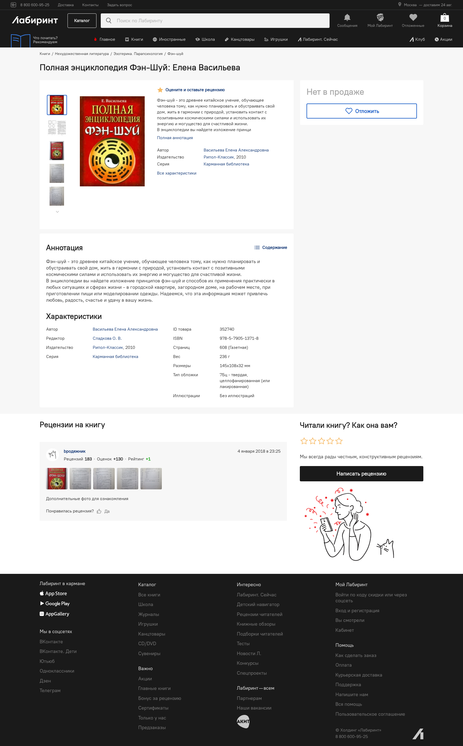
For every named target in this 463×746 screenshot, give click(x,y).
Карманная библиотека (226, 164)
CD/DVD (147, 644)
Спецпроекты (252, 673)
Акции (446, 39)
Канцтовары (243, 39)
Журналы (148, 614)
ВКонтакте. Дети (58, 651)
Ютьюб (47, 661)
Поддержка (348, 685)
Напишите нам (351, 694)
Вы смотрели (349, 620)
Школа (208, 39)
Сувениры (149, 653)
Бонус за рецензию (159, 698)
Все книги (149, 595)
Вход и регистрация (357, 611)
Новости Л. (249, 653)
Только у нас (152, 718)
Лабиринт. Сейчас (320, 39)
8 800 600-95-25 (351, 736)
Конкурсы (248, 663)
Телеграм (50, 690)
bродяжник (74, 451)
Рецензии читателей (259, 614)
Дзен (45, 681)
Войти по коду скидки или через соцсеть (371, 598)
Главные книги (154, 688)
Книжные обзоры (256, 624)
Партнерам (249, 698)
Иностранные (172, 39)
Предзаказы (152, 727)
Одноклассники (57, 671)
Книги (137, 39)
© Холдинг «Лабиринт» (358, 730)
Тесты (243, 644)
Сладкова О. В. (107, 338)
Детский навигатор (258, 604)
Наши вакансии (254, 708)
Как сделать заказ (355, 655)
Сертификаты (153, 708)
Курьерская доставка (358, 675)
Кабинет (344, 630)
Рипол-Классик (219, 157)
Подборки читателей (260, 634)
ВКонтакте (51, 642)
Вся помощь (348, 704)
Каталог (82, 20)
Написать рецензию (361, 473)
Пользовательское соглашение (370, 714)
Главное (107, 39)
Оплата (343, 665)
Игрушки (279, 39)
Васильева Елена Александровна (236, 150)
